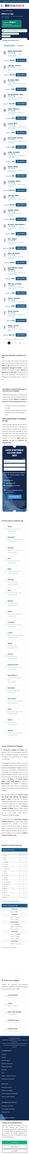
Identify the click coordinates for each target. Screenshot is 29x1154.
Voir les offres (21, 60)
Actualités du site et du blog (12, 485)
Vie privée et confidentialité (14, 508)
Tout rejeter (14, 1151)
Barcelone (4, 768)
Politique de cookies (7, 1066)
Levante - (12, 123)
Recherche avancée (7, 1087)
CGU (3, 1072)
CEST (12, 53)
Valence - (14, 298)
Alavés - (13, 109)
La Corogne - (14, 181)
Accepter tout (14, 1142)
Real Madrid (12, 768)
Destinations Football (7, 1090)
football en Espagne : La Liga (17, 475)
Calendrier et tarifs (10, 483)
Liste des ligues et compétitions (10, 1093)
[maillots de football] (14, 960)
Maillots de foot (6, 1112)
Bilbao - (14, 253)
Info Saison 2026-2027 (7, 1106)
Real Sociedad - (15, 138)
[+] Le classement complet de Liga (10, 901)
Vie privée (4, 1069)
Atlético (20, 768)
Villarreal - (15, 284)
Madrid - (15, 51)
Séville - (14, 152)
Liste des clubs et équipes (8, 1096)
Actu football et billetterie (8, 1109)
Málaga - (13, 325)
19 (20, 343)
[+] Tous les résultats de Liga (9, 947)
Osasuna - (13, 210)
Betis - (12, 239)
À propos (4, 1054)
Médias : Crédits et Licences (9, 1076)
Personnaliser (14, 1146)
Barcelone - (13, 80)
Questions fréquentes (7, 1063)
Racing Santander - (15, 94)
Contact (3, 1057)
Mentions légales (6, 1060)
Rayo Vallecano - (15, 268)
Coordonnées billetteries (8, 1079)
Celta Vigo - (14, 65)
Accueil (3, 11)
